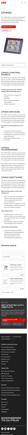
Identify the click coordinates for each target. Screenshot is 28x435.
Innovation (4, 404)
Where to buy (17, 324)
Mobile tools (4, 361)
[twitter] (8, 429)
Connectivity (4, 354)
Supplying (4, 411)
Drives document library (7, 371)
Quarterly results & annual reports (10, 390)
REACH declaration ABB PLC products (16, 279)
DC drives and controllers (8, 352)
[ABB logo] (3, 3)
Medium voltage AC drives (8, 349)
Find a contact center (7, 378)
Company (4, 399)
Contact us (5, 30)
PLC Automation (17, 336)
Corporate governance (7, 392)
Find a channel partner (7, 380)
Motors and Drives (5, 336)
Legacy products (5, 339)
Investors (4, 385)
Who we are (4, 402)
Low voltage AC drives (7, 347)
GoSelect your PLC (7, 27)
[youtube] (5, 429)
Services (3, 364)
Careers (3, 407)
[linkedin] (2, 429)
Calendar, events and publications (10, 395)
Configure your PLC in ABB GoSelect (9, 320)
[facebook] (11, 429)
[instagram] (14, 429)
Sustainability (5, 409)
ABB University (5, 373)
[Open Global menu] (25, 2)
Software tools (5, 359)
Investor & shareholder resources (10, 388)
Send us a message (6, 376)
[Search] (22, 2)
